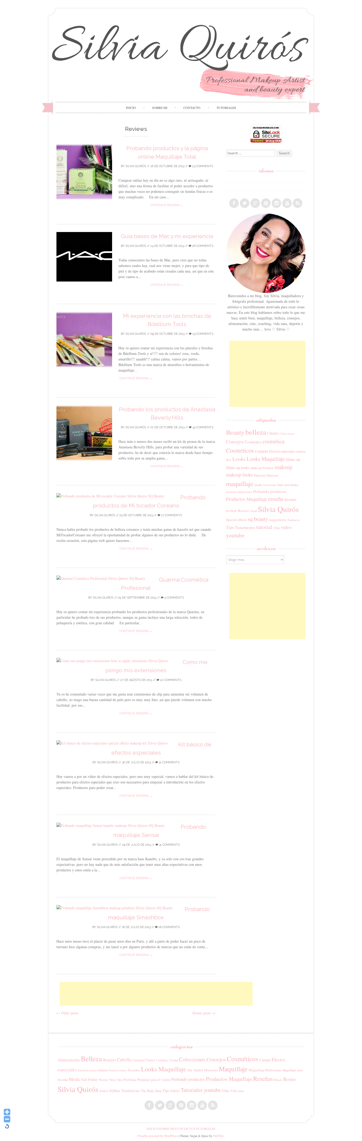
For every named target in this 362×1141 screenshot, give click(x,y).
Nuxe (112, 1080)
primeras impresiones (239, 492)
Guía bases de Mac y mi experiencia (167, 236)
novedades (291, 484)
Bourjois (109, 1059)
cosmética (273, 441)
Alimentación (69, 1059)
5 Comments (174, 597)
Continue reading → (167, 205)
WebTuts (218, 1136)
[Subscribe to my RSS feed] (297, 203)
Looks (239, 459)
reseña (276, 498)
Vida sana (237, 1091)
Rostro (289, 1079)
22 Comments (170, 680)
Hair (228, 460)
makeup (284, 467)
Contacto (191, 107)
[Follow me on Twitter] (244, 203)
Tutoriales (226, 107)
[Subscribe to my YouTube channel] (287, 203)
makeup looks (239, 474)
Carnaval (138, 1060)
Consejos (235, 441)
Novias (103, 1079)
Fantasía (103, 1070)
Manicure (272, 475)
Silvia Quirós (135, 166)
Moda (74, 1079)
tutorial (264, 527)
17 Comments (171, 515)
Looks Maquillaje (266, 458)
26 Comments (202, 246)
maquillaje (239, 483)
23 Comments (202, 166)
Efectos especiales (282, 451)
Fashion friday (118, 1070)
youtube (235, 535)
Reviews (243, 511)
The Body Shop (151, 1091)
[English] (228, 186)
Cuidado (261, 451)
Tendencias (293, 520)
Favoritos (134, 1070)
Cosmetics (253, 441)
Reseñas (290, 499)
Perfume (129, 1079)
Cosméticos (240, 450)
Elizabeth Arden (87, 1070)
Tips (230, 527)
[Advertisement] (156, 994)
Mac (190, 1070)
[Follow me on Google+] (255, 203)
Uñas (276, 527)
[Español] (228, 179)
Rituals (278, 1080)
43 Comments (202, 427)
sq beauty (258, 519)
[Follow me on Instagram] (276, 203)
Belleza (91, 1058)
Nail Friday (269, 485)
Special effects (236, 519)
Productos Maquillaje (246, 499)
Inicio (131, 107)
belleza (255, 432)
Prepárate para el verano (153, 1079)
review (231, 510)
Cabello (273, 433)
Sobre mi (159, 107)
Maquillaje (233, 1068)
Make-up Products (262, 468)
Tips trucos (171, 1090)
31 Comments (168, 762)
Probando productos (269, 491)
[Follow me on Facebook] (234, 203)
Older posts (67, 1012)
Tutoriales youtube (201, 1090)
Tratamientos (245, 527)
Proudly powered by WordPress (158, 1136)
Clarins (150, 1060)
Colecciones (287, 433)
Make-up (293, 459)
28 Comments (169, 927)
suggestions (277, 519)
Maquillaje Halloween (265, 1070)
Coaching (162, 1060)
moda (258, 484)
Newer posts (203, 1012)
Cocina (173, 1060)
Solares (103, 1091)
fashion (301, 451)
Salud (253, 511)
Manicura (260, 475)
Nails (280, 485)
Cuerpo (265, 1059)
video (286, 527)
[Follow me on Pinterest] (266, 203)
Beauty (235, 432)
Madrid (198, 1070)
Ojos (119, 1080)
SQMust (114, 1090)
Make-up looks (237, 467)
